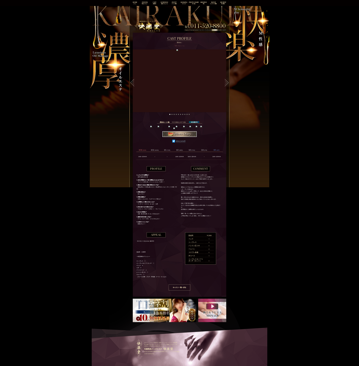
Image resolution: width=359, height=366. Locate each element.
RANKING (184, 2)
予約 (176, 344)
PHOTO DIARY (194, 2)
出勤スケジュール (163, 342)
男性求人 (151, 346)
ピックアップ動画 (165, 344)
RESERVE (203, 2)
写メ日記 (151, 344)
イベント (170, 342)
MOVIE (213, 2)
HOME (135, 2)
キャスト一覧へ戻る (179, 287)
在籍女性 (156, 342)
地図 (178, 351)
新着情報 (175, 342)
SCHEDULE (164, 2)
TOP (176, 46)
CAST (154, 2)
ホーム (145, 342)
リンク (162, 346)
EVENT (174, 2)
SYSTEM (145, 2)
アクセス (172, 344)
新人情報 (146, 344)
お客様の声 (157, 346)
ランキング (157, 344)
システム (150, 342)
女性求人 (146, 346)
